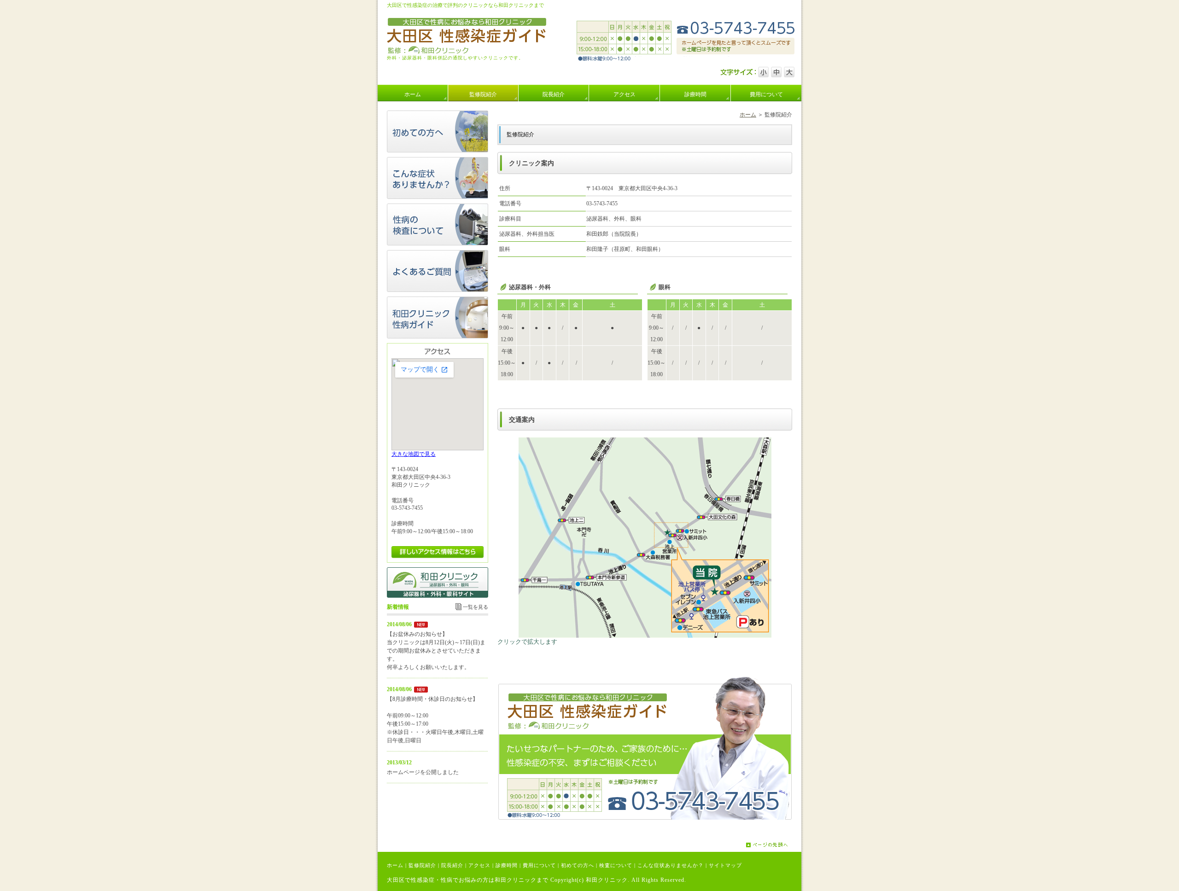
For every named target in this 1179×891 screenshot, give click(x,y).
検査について (615, 865)
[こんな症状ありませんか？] (437, 197)
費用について (539, 865)
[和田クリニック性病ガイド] (437, 336)
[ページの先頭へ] (773, 845)
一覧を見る (475, 607)
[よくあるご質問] (437, 290)
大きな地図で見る (413, 454)
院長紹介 (452, 865)
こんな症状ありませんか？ (670, 865)
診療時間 (507, 865)
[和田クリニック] (437, 596)
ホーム (748, 114)
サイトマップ (725, 865)
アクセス (479, 865)
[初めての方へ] (437, 150)
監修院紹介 (422, 865)
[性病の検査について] (437, 243)
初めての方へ (577, 865)
